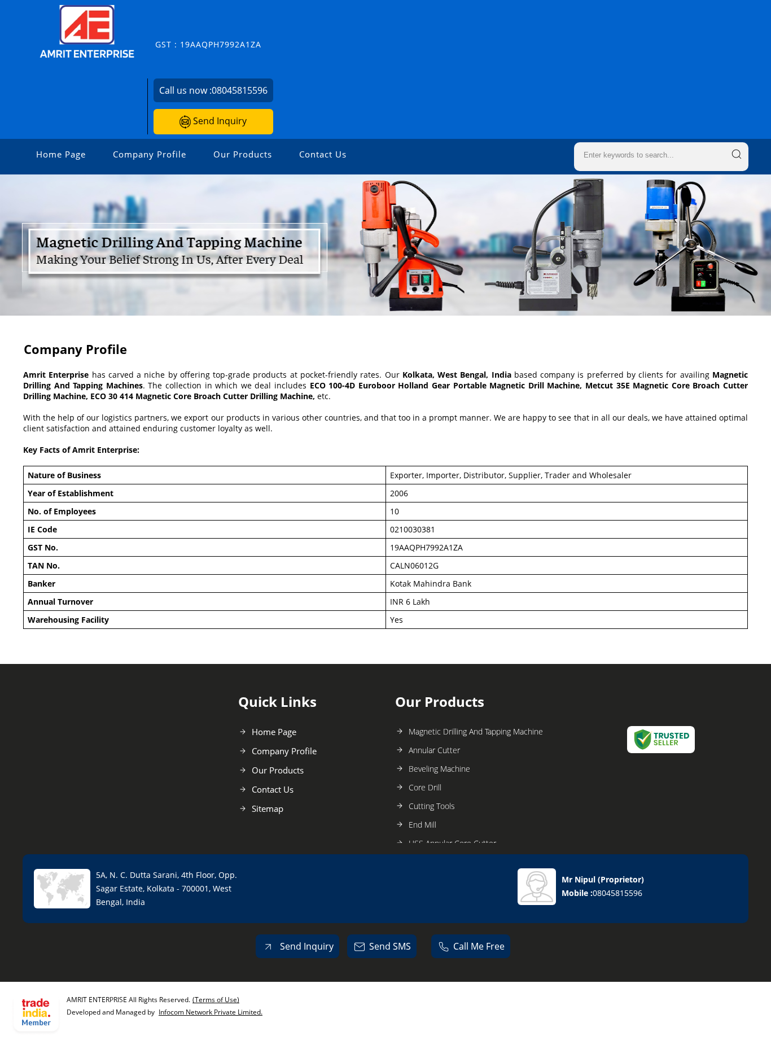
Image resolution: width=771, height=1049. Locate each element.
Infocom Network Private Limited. (210, 1012)
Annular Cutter (434, 750)
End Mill (422, 824)
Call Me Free (479, 946)
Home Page (61, 154)
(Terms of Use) (215, 999)
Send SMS (390, 946)
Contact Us (323, 154)
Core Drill (425, 787)
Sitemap (267, 808)
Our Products (242, 154)
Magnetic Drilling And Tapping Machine (476, 731)
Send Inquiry (219, 121)
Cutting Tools (432, 806)
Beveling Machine (439, 768)
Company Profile (149, 154)
